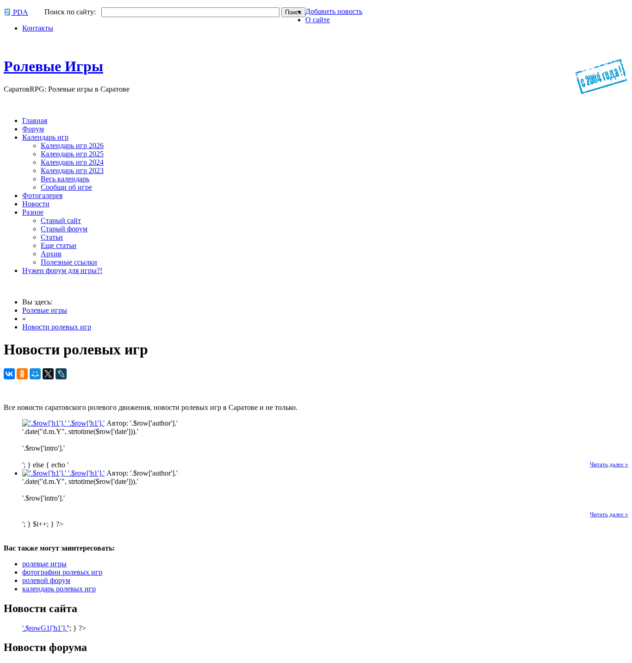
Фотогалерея (42, 195)
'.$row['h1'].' (86, 423)
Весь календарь (65, 179)
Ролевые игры (44, 310)
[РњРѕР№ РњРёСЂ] (35, 373)
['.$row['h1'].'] (45, 423)
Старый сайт (61, 220)
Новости (36, 204)
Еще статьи (58, 245)
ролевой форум (46, 580)
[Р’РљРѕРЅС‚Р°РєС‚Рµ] (9, 373)
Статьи (52, 237)
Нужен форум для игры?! (62, 270)
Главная (34, 120)
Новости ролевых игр (56, 327)
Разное (32, 212)
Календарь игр (45, 137)
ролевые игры (44, 564)
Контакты (37, 28)
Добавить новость (333, 11)
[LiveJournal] (61, 373)
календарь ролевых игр (59, 589)
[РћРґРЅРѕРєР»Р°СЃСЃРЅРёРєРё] (22, 373)
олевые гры (53, 66)
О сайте (317, 20)
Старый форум (64, 229)
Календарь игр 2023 (72, 170)
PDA (19, 12)
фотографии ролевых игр (62, 572)
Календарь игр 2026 (72, 145)
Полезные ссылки (69, 262)
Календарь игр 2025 (72, 154)
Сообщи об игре (66, 187)
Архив (51, 254)
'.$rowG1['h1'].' (45, 628)
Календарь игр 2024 (72, 162)
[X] (48, 373)
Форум (33, 129)
